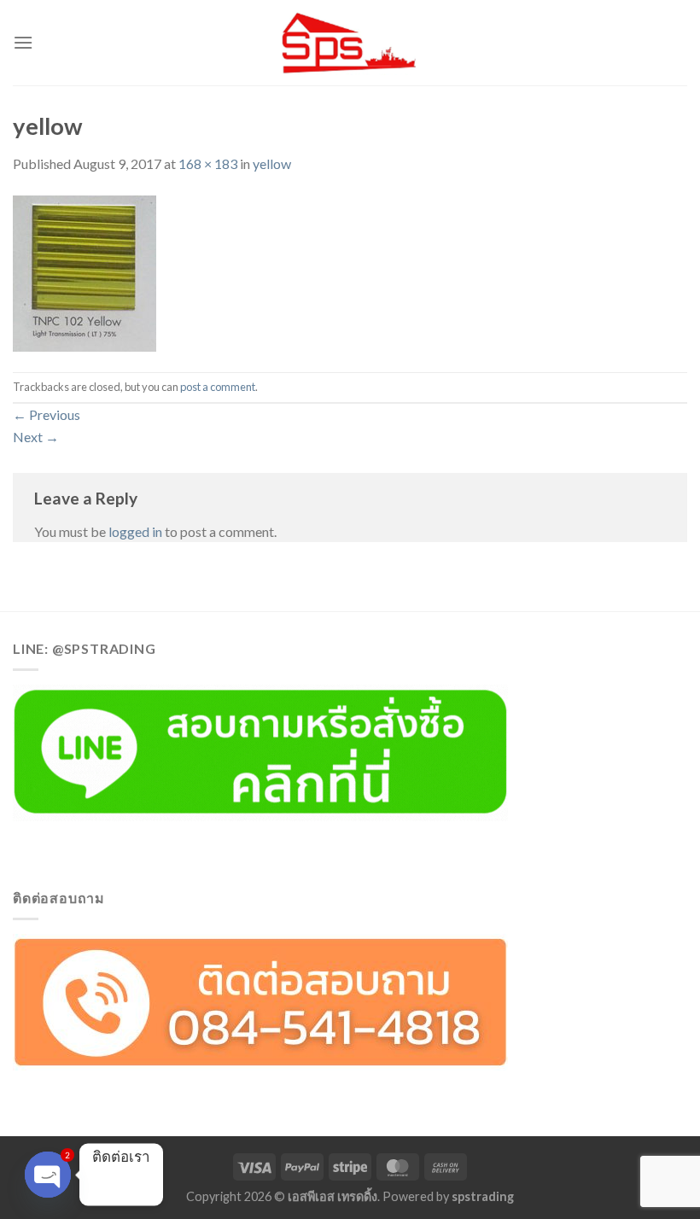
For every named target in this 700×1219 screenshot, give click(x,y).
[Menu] (23, 42)
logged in (135, 531)
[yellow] (84, 271)
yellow (272, 163)
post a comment (217, 387)
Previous (46, 414)
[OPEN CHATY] (48, 1175)
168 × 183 (207, 163)
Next (36, 437)
